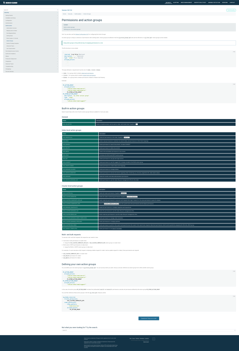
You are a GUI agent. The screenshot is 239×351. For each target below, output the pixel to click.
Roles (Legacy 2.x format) (12, 38)
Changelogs (8, 69)
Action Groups (10, 40)
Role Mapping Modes (11, 33)
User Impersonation (11, 48)
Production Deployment (11, 58)
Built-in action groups (69, 27)
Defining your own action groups (72, 29)
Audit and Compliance (11, 53)
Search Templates (117, 228)
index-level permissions (88, 73)
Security (168, 2)
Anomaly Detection (214, 2)
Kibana (7, 56)
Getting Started (9, 15)
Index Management (186, 2)
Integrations (8, 61)
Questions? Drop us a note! (148, 318)
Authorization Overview (12, 28)
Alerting (176, 2)
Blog (130, 338)
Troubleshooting (9, 66)
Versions (225, 2)
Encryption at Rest (200, 2)
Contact (232, 2)
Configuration (9, 20)
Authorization (9, 25)
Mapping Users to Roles (12, 30)
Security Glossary (10, 71)
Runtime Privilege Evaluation (13, 43)
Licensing (147, 338)
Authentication (9, 23)
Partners (137, 338)
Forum (133, 338)
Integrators (142, 338)
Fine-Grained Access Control (12, 51)
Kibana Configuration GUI (81, 34)
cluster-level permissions (89, 75)
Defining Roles (10, 35)
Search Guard (146, 341)
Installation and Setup (11, 18)
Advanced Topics (10, 46)
